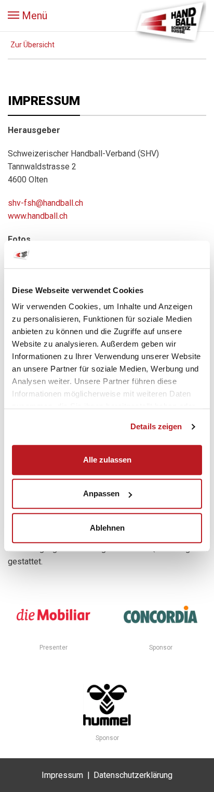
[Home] (169, 21)
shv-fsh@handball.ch (45, 203)
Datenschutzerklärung (132, 775)
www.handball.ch (38, 216)
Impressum (62, 775)
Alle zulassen (107, 459)
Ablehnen (107, 527)
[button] (27, 15)
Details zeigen (156, 426)
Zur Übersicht (32, 45)
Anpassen (101, 493)
